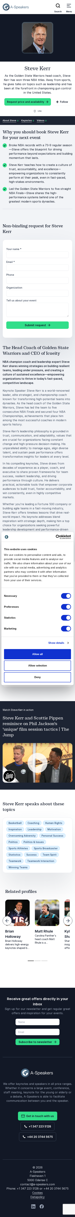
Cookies (37, 1192)
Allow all (37, 654)
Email (10, 261)
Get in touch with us (39, 1116)
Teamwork (15, 860)
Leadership (35, 829)
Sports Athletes (18, 848)
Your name (13, 249)
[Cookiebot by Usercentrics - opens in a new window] (55, 537)
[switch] (66, 607)
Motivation (54, 829)
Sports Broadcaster (46, 848)
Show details (56, 642)
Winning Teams (18, 867)
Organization (14, 287)
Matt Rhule (44, 931)
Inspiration (15, 829)
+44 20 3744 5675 (39, 1137)
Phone (10, 274)
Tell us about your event (21, 300)
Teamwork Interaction (40, 860)
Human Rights (53, 822)
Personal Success (52, 835)
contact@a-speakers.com (37, 1184)
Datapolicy (37, 1197)
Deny (37, 677)
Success (31, 854)
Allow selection (37, 665)
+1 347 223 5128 (39, 1126)
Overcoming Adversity (22, 835)
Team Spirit (50, 854)
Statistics (14, 854)
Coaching (33, 822)
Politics (13, 841)
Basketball (15, 822)
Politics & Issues (34, 841)
